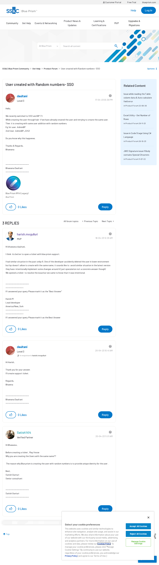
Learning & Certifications (99, 23)
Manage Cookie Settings (138, 542)
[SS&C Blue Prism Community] (21, 10)
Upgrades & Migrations (134, 23)
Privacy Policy (71, 556)
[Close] (148, 517)
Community (12, 23)
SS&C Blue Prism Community (15, 68)
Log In (148, 10)
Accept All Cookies (138, 526)
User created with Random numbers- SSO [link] (80, 68)
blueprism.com (149, 2)
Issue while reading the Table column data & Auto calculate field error (138, 98)
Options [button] (151, 68)
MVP (116, 23)
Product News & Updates (72, 23)
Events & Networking (46, 23)
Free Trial (131, 2)
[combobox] (91, 46)
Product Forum (51, 68)
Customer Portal (113, 2)
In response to (33, 355)
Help (133, 10)
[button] (11, 206)
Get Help (26, 23)
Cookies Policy (104, 543)
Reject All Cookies (138, 534)
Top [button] (8, 534)
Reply (105, 207)
